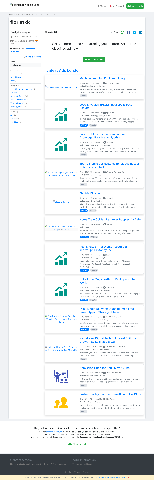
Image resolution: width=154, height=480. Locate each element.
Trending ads (77, 464)
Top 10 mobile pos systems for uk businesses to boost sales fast (110, 165)
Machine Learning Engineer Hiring (102, 78)
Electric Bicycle (90, 193)
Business (15, 119)
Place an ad (79, 444)
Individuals (15, 122)
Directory (89, 464)
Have (13, 81)
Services (15, 92)
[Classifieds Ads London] (25, 6)
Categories (14, 86)
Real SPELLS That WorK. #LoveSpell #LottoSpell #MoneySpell (104, 248)
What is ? (21, 464)
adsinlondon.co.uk (54, 432)
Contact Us (37, 464)
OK (128, 478)
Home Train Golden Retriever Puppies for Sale (110, 219)
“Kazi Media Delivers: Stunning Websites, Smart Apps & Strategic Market (107, 310)
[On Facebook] (128, 32)
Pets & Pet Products (20, 100)
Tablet (77, 472)
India (12, 44)
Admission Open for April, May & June (105, 368)
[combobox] (25, 65)
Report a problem (59, 464)
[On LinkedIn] (141, 32)
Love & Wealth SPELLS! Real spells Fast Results (106, 106)
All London (16, 73)
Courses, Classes (19, 107)
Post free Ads (94, 59)
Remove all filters (33, 57)
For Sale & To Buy (19, 96)
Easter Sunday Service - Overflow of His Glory (110, 394)
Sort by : (13, 61)
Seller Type (14, 112)
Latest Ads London (63, 70)
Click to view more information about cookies (110, 477)
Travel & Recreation (19, 103)
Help (47, 464)
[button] (117, 5)
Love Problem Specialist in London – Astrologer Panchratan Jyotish (104, 135)
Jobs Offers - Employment (22, 89)
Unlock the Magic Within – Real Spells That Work (108, 281)
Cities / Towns (16, 70)
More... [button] (102, 6)
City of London (18, 77)
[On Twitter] (135, 32)
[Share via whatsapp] (122, 32)
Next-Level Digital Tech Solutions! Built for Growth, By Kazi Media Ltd (108, 340)
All (13, 115)
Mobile (68, 472)
